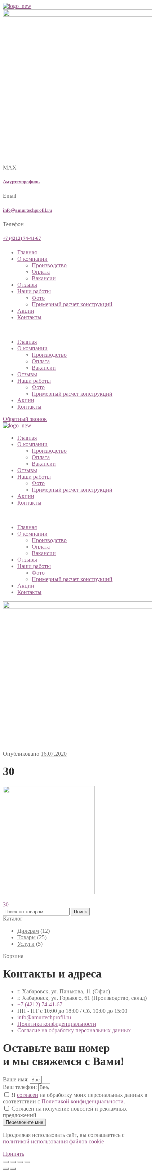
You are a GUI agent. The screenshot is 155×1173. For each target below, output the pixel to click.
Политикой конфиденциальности (82, 1101)
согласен (27, 1095)
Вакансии (44, 278)
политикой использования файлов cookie (53, 1141)
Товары (26, 937)
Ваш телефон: (20, 1087)
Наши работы (34, 291)
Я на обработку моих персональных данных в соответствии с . (75, 1098)
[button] (77, 329)
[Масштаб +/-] (6, 1162)
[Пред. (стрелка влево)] (6, 1169)
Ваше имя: (16, 1079)
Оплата (41, 272)
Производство (49, 265)
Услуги (26, 944)
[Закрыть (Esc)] (27, 1162)
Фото (38, 298)
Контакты (29, 317)
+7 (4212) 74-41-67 (22, 238)
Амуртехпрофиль (21, 181)
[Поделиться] (20, 1162)
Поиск (80, 911)
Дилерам (28, 931)
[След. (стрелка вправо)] (13, 1169)
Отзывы (27, 285)
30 (6, 904)
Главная (27, 252)
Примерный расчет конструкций (72, 304)
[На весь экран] (13, 1162)
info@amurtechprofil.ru (27, 210)
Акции (25, 311)
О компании (32, 259)
